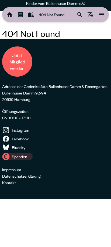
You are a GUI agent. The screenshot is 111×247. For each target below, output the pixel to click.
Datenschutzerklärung (21, 176)
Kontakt (9, 182)
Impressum (11, 169)
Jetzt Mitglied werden (17, 61)
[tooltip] (9, 14)
